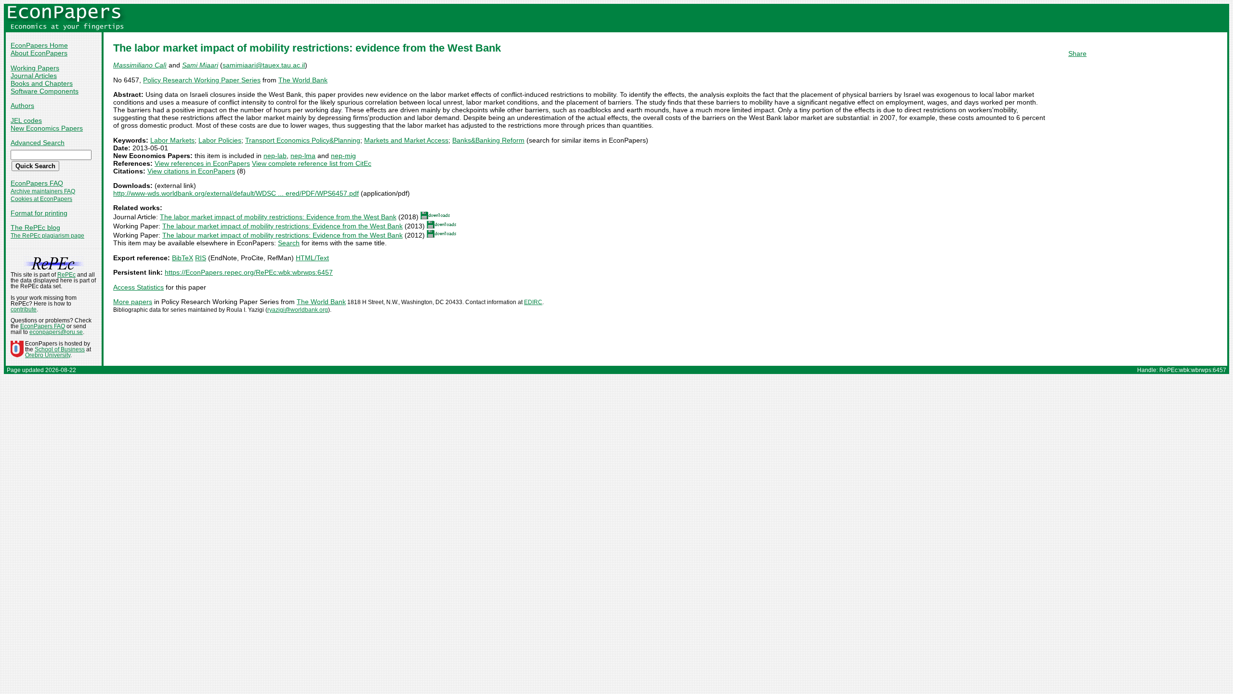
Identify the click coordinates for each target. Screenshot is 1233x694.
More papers (132, 302)
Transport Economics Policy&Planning (302, 140)
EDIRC (533, 302)
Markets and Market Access (406, 140)
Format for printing (39, 213)
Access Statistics (138, 287)
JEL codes (26, 120)
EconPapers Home (39, 45)
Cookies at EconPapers (41, 199)
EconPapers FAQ (37, 183)
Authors (22, 105)
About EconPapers (39, 53)
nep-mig (343, 156)
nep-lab (275, 156)
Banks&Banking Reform (488, 140)
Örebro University (47, 355)
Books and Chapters (42, 83)
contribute (24, 309)
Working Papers (35, 68)
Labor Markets (172, 140)
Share (1077, 53)
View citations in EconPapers (191, 171)
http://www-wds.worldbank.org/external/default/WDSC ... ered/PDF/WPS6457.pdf (236, 193)
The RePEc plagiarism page (47, 236)
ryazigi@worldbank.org (297, 310)
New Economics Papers (47, 128)
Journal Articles (34, 76)
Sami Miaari (200, 65)
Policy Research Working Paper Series (202, 80)
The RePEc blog (35, 227)
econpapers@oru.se (56, 332)
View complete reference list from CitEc (311, 163)
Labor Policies (219, 140)
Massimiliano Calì (140, 65)
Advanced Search (38, 143)
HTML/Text (312, 258)
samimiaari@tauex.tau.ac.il (264, 65)
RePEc (66, 275)
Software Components (45, 91)
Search (289, 243)
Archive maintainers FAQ (43, 191)
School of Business (60, 349)
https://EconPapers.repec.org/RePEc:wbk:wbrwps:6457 (249, 272)
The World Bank (303, 80)
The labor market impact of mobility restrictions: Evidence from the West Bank (278, 217)
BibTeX (182, 258)
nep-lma (302, 156)
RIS (200, 258)
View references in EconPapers (202, 163)
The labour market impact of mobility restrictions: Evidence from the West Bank (282, 226)
